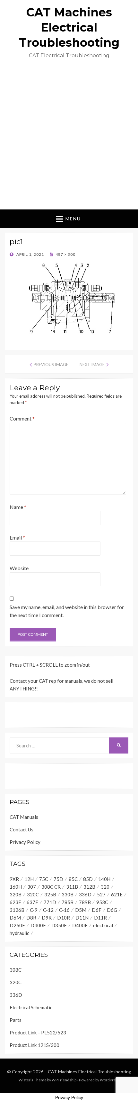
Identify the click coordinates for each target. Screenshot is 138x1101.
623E (15, 902)
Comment (22, 418)
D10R (63, 918)
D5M (80, 910)
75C (43, 879)
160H (16, 887)
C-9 (34, 910)
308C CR (51, 887)
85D (88, 879)
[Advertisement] (69, 137)
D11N (82, 918)
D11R (100, 918)
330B (67, 894)
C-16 (64, 910)
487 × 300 (65, 254)
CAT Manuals (24, 817)
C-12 (48, 910)
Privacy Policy (25, 842)
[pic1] (69, 298)
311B (72, 887)
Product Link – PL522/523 (38, 1032)
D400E (80, 925)
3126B (17, 910)
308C (16, 970)
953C (102, 902)
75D (58, 879)
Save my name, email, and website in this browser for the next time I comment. (67, 611)
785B (67, 902)
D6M (15, 918)
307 (31, 887)
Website (19, 568)
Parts (16, 1020)
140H (104, 879)
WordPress (110, 1080)
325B (50, 894)
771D (50, 902)
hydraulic (19, 933)
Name (18, 507)
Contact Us (21, 829)
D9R (47, 918)
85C (73, 879)
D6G (112, 910)
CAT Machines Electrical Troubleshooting (69, 27)
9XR (14, 879)
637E (32, 902)
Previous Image (51, 364)
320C (33, 894)
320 (105, 887)
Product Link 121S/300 (34, 1045)
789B (85, 902)
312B (89, 887)
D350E (59, 925)
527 (101, 894)
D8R (31, 918)
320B (16, 894)
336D (85, 894)
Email (17, 537)
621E (117, 894)
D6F (96, 910)
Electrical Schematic (31, 1007)
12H (29, 879)
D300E (38, 925)
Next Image (92, 364)
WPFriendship (64, 1080)
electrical (103, 925)
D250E (17, 925)
